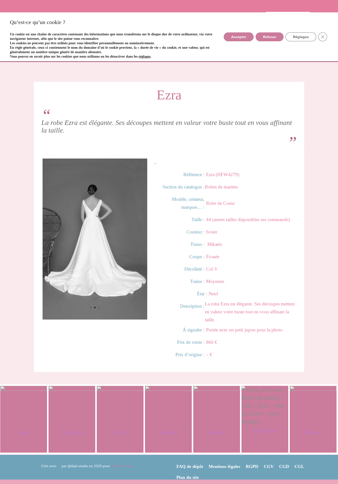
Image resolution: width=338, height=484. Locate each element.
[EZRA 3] (95, 317)
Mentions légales (224, 466)
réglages (144, 56)
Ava (23, 432)
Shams (216, 432)
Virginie (72, 432)
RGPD (252, 466)
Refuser (269, 37)
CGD (284, 466)
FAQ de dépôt (189, 466)
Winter (313, 432)
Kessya (168, 432)
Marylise (264, 430)
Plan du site (187, 477)
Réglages (301, 37)
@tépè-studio (78, 466)
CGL (299, 466)
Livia (120, 432)
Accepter (238, 37)
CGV (269, 466)
